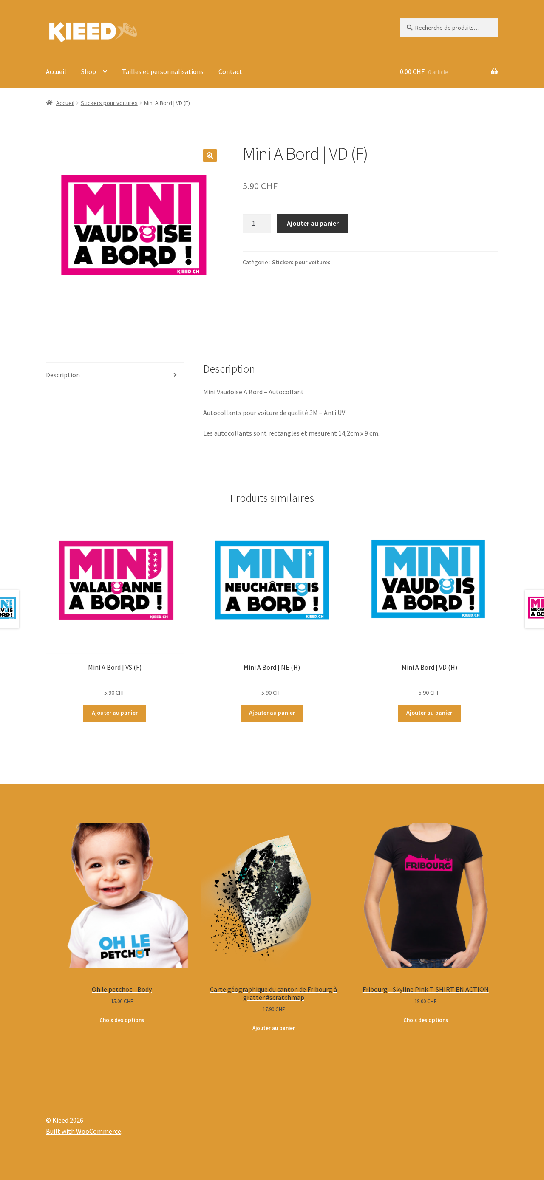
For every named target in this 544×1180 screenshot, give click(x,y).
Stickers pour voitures (109, 103)
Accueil (56, 71)
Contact (230, 71)
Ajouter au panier (313, 223)
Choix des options (121, 1020)
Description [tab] (63, 375)
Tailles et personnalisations (163, 71)
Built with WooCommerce (83, 1131)
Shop (88, 71)
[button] (210, 155)
